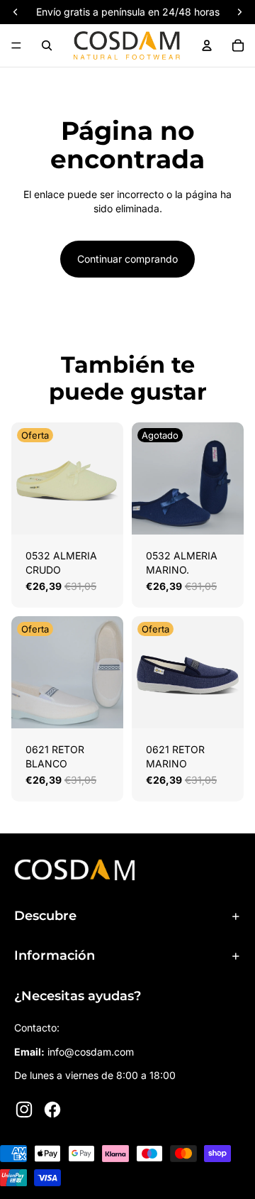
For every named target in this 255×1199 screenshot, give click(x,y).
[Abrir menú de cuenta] (206, 45)
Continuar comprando (127, 259)
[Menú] (16, 45)
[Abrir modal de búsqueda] (46, 45)
